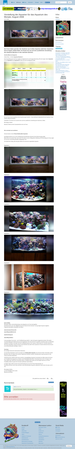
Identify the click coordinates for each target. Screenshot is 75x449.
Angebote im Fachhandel (26, 436)
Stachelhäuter (41, 437)
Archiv (13, 2)
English (23, 429)
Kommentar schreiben (60, 44)
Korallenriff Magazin (25, 432)
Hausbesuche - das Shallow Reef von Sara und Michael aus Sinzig (62, 54)
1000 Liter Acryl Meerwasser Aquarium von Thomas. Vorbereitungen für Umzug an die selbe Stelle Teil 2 (63, 57)
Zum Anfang (51, 382)
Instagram (58, 430)
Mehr (41, 2)
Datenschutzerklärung (60, 437)
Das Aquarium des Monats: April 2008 (63, 52)
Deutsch (23, 427)
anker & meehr (59, 438)
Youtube (58, 427)
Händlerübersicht (25, 437)
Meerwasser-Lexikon (42, 427)
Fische (40, 429)
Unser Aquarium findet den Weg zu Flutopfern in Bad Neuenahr (62, 66)
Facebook (58, 429)
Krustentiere (41, 432)
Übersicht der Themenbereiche (27, 443)
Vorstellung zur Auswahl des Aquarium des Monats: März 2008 (63, 72)
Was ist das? (41, 443)
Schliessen (69, 445)
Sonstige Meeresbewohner (44, 436)
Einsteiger (37, 2)
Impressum (58, 435)
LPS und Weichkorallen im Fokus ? (62, 70)
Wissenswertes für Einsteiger (27, 441)
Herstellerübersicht (25, 439)
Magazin (19, 2)
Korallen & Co (41, 430)
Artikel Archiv (24, 430)
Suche (70, 2)
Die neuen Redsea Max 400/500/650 (62, 64)
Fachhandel (30, 2)
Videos (25, 2)
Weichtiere (41, 441)
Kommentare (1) (59, 42)
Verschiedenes (41, 439)
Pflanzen (40, 434)
